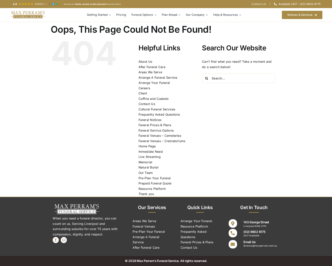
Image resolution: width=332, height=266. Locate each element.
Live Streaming (150, 157)
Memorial (145, 162)
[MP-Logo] (28, 15)
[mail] (64, 240)
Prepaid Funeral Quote (155, 183)
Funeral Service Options (156, 130)
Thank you (146, 194)
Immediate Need (151, 151)
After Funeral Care (152, 67)
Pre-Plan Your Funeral (155, 178)
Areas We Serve (150, 72)
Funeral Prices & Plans (155, 125)
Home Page (147, 146)
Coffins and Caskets (154, 99)
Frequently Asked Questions (159, 114)
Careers (144, 88)
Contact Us (147, 104)
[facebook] (56, 240)
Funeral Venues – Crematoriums (162, 141)
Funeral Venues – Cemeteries (160, 136)
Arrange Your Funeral (154, 83)
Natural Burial (149, 167)
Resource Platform (152, 189)
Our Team (146, 173)
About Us (145, 61)
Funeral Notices (150, 120)
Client (143, 93)
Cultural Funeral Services (157, 109)
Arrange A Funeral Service (158, 77)
